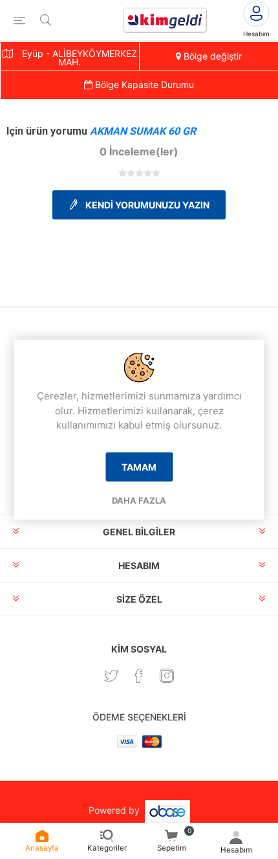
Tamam (139, 466)
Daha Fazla (139, 500)
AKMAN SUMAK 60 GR (143, 131)
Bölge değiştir (211, 55)
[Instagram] (166, 675)
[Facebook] (139, 675)
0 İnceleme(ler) (139, 151)
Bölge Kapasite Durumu (143, 84)
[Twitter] (111, 675)
